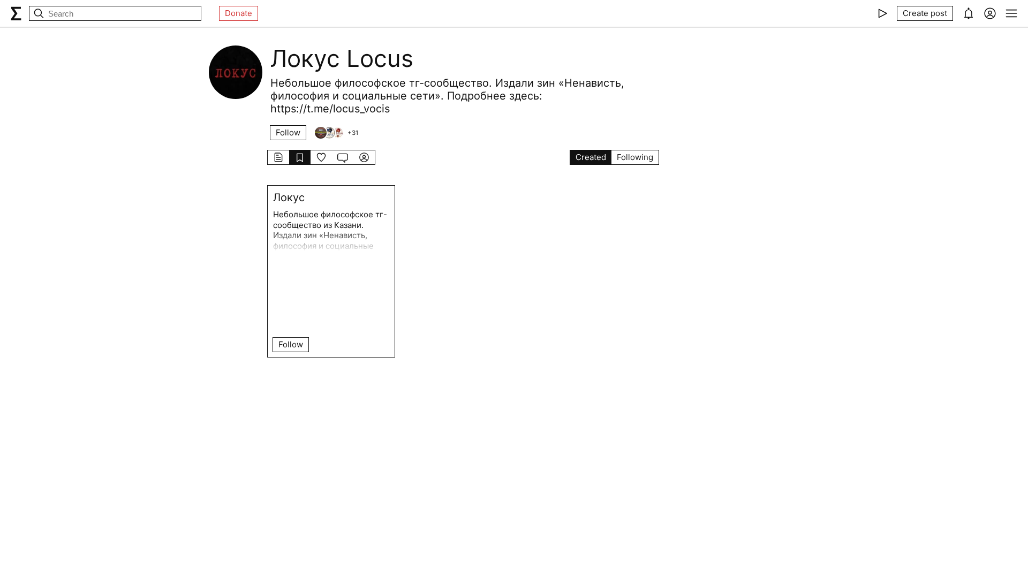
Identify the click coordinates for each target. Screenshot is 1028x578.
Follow (288, 132)
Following (635, 157)
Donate (238, 13)
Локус (289, 197)
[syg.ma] (16, 13)
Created (591, 157)
